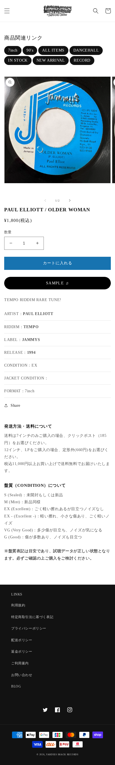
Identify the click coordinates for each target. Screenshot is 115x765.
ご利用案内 (20, 663)
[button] (7, 11)
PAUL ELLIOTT (38, 314)
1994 (31, 352)
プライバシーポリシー (28, 628)
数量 (8, 232)
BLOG (16, 686)
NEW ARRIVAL (51, 60)
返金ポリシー (21, 651)
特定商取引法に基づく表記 (32, 617)
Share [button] (15, 405)
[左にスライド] (45, 200)
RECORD (82, 60)
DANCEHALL (86, 50)
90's (30, 50)
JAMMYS (31, 340)
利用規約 (18, 605)
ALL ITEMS (53, 50)
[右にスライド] (70, 200)
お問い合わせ (21, 675)
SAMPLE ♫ (57, 283)
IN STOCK (18, 60)
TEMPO (31, 327)
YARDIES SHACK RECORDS (62, 754)
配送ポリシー (21, 640)
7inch (13, 50)
